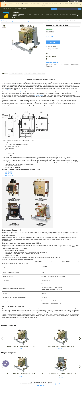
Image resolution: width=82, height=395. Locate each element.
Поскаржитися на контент (40, 383)
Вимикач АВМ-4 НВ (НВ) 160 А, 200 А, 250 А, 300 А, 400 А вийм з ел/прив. (61, 374)
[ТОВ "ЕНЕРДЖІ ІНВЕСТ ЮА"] (6, 15)
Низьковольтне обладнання (24, 21)
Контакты (49, 15)
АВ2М (41, 95)
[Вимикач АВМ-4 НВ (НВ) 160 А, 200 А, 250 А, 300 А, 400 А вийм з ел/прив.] (61, 364)
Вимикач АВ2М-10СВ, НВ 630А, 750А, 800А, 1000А (21, 346)
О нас (42, 15)
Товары (36, 15)
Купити (53, 42)
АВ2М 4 (20, 92)
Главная (29, 15)
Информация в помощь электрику (65, 15)
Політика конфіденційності (55, 383)
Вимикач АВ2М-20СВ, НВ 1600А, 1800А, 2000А (61, 346)
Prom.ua (50, 382)
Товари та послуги (8, 21)
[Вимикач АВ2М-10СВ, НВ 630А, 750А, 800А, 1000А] (21, 337)
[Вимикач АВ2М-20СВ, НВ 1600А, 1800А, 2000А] (61, 337)
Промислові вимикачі (40, 21)
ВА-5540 (8, 90)
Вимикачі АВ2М (53, 21)
